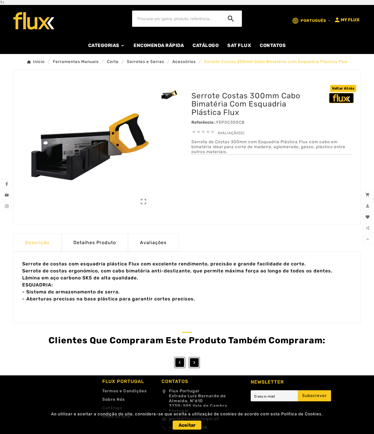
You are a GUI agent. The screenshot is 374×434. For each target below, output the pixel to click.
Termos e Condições (124, 390)
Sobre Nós (113, 399)
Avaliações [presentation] (153, 242)
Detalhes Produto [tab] (94, 242)
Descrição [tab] (37, 242)
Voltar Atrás (343, 88)
